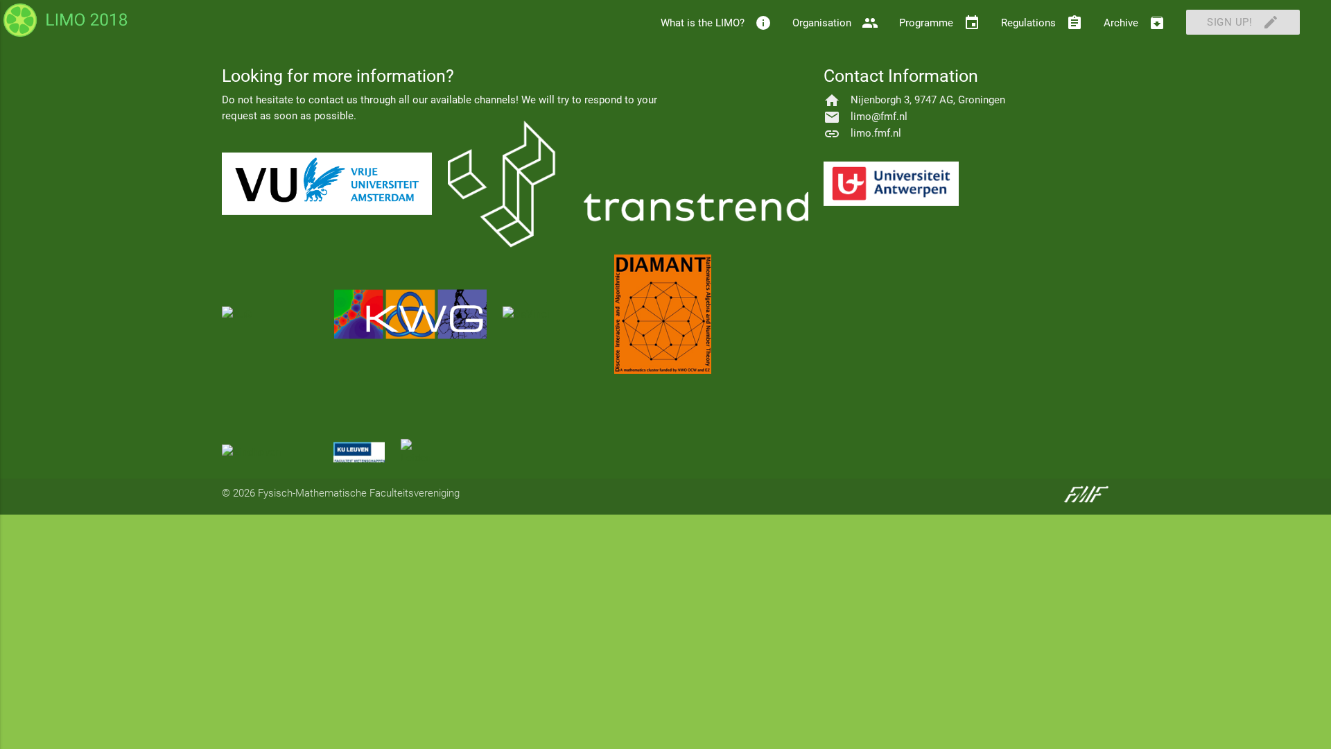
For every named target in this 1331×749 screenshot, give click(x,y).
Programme (939, 23)
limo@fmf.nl (879, 116)
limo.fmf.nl (876, 133)
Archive (1134, 23)
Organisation (835, 23)
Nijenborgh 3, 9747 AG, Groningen (928, 100)
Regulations (1042, 23)
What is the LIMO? (716, 23)
